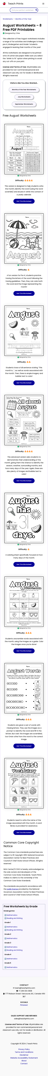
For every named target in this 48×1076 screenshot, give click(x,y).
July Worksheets (24, 97)
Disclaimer (24, 1055)
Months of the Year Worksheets (24, 90)
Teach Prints (15, 3)
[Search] (36, 10)
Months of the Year (23, 19)
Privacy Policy (24, 1049)
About (24, 1060)
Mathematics (12, 915)
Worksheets (8, 19)
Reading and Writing (14, 918)
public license (12, 889)
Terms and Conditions (24, 1052)
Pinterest (24, 1005)
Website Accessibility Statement (24, 1058)
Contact (24, 1063)
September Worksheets (24, 104)
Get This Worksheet (24, 201)
